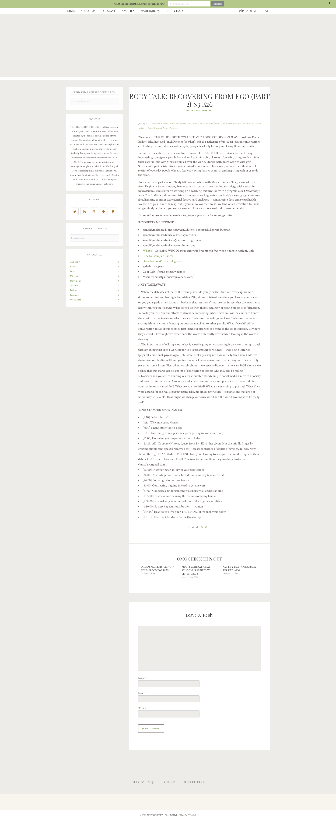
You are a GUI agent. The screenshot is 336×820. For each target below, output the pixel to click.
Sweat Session (154, 128)
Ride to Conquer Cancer (158, 256)
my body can (248, 123)
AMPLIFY (128, 11)
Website (142, 708)
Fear (72, 271)
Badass (73, 266)
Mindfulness (226, 123)
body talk (174, 123)
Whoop (147, 251)
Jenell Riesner (161, 123)
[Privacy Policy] (187, 815)
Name (142, 678)
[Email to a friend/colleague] (206, 527)
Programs (74, 295)
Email (142, 693)
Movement (75, 280)
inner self (197, 123)
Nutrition (74, 285)
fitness (183, 123)
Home (70, 11)
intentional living (211, 123)
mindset (237, 123)
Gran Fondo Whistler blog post (162, 261)
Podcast (109, 11)
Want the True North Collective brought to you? (139, 3)
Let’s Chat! (174, 11)
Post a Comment (170, 128)
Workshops (150, 11)
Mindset (74, 276)
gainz (189, 123)
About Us (88, 11)
